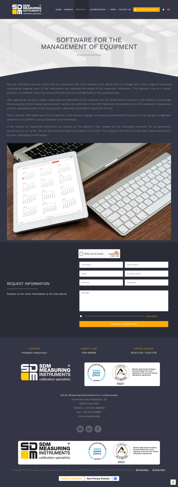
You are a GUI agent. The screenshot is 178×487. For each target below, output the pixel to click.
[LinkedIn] (89, 429)
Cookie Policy (160, 470)
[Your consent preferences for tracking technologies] (173, 482)
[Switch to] (163, 9)
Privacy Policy (151, 316)
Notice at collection (71, 478)
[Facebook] (98, 429)
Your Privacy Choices (98, 478)
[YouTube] (80, 429)
